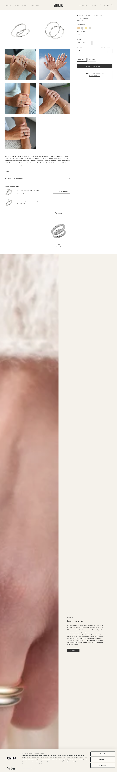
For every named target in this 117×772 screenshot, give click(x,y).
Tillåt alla (102, 754)
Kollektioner (35, 5)
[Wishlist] (101, 5)
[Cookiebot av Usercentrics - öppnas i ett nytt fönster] (11, 768)
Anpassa (101, 759)
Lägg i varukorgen (93, 66)
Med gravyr (92, 59)
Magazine (93, 5)
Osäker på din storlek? (106, 47)
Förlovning (7, 5)
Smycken (24, 5)
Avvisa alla (102, 765)
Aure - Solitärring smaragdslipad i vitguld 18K (29, 201)
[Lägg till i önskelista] (111, 15)
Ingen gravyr (81, 59)
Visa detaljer (26, 768)
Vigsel (17, 5)
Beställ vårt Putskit (94, 75)
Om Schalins (83, 5)
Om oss (72, 650)
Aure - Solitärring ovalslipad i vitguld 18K (27, 190)
